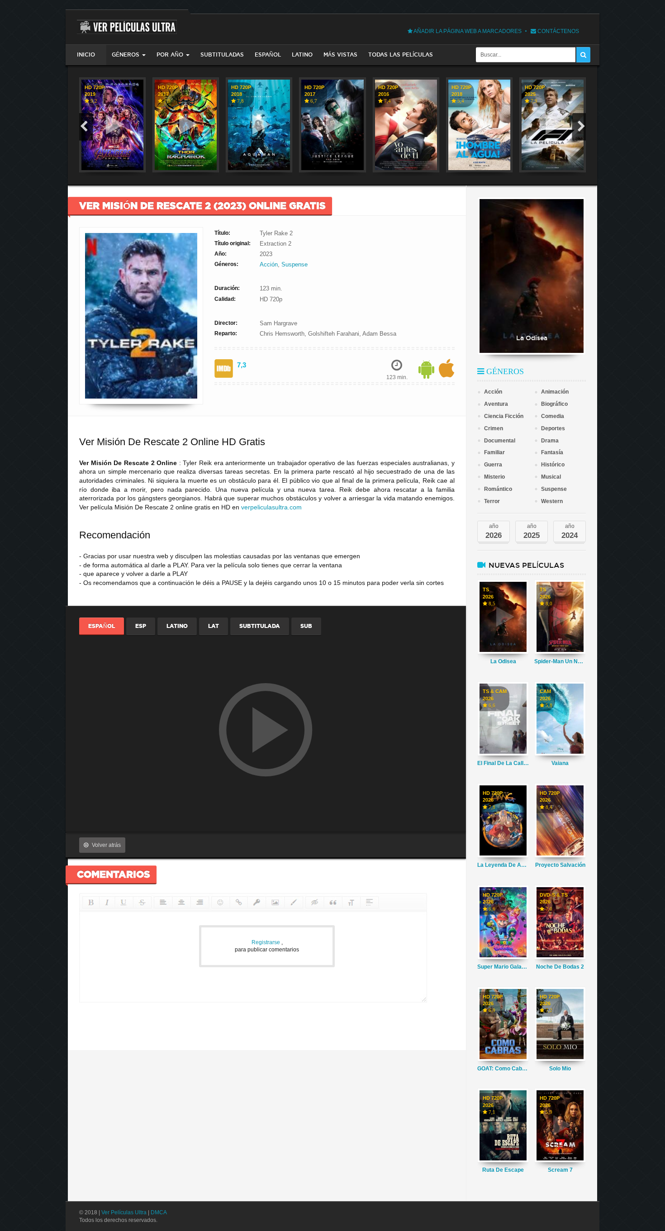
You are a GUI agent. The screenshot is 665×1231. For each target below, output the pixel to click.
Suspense (294, 264)
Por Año (170, 54)
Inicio (86, 54)
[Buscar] (583, 54)
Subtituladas (222, 54)
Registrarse (266, 942)
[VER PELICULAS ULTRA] (127, 22)
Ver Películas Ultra (124, 1212)
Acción (269, 264)
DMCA (159, 1212)
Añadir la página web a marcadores (467, 31)
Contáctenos (557, 31)
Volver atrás (106, 845)
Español (268, 54)
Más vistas (340, 54)
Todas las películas (400, 54)
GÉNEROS (125, 54)
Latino (302, 54)
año (493, 531)
